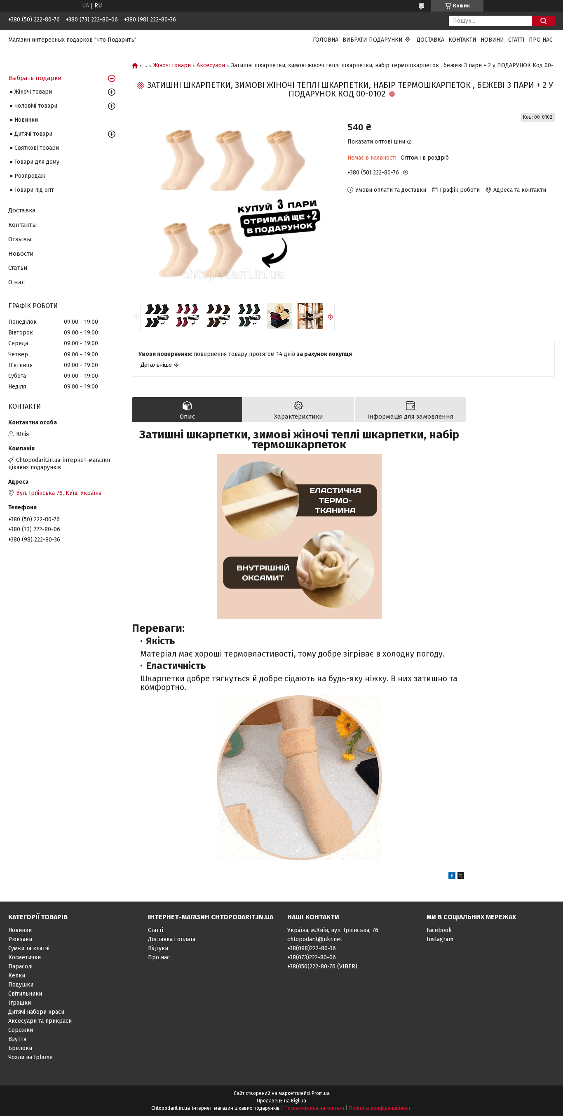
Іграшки (19, 1002)
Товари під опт (34, 189)
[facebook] (451, 877)
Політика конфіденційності (380, 1108)
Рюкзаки (20, 939)
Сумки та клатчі (28, 948)
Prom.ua (321, 1093)
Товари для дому (36, 161)
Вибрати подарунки (372, 39)
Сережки (20, 1030)
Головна (325, 39)
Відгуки (158, 948)
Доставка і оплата (171, 939)
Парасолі (20, 966)
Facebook (439, 930)
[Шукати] (543, 21)
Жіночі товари (172, 65)
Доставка (430, 39)
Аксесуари (211, 65)
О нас (16, 282)
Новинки (26, 119)
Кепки (16, 975)
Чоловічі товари (35, 105)
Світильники (25, 993)
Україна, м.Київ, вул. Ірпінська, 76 (332, 930)
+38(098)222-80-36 (311, 948)
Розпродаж (29, 175)
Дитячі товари (33, 133)
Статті (516, 39)
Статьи (18, 267)
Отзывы (20, 239)
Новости (21, 253)
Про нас (541, 39)
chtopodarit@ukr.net (314, 939)
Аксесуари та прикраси (40, 1020)
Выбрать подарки (35, 78)
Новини (492, 39)
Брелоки (20, 1048)
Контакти (462, 39)
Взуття (17, 1039)
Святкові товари (36, 147)
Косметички (24, 957)
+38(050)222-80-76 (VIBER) (322, 966)
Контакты (22, 224)
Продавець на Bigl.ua (281, 1101)
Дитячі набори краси (36, 1011)
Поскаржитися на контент (314, 1108)
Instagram (440, 939)
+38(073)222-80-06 (311, 957)
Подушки (20, 984)
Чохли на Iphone (30, 1057)
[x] (460, 877)
